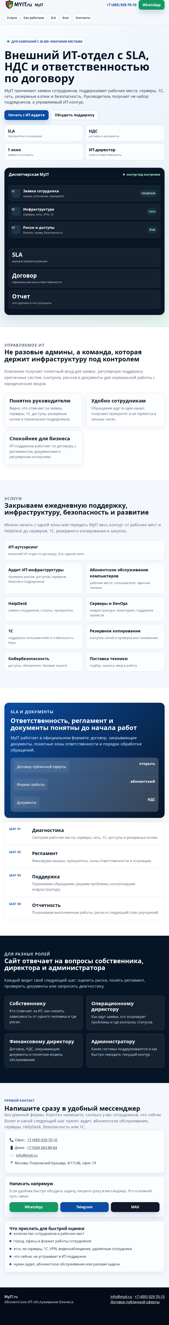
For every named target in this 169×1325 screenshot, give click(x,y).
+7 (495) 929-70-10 (121, 4)
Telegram (84, 1207)
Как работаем (34, 18)
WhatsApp (152, 4)
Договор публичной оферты (135, 1302)
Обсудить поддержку (74, 115)
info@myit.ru (27, 1155)
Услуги (12, 18)
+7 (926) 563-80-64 (42, 1147)
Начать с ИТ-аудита (26, 115)
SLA (53, 18)
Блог (65, 18)
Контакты (83, 18)
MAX (135, 1207)
